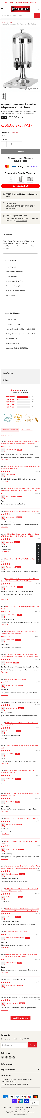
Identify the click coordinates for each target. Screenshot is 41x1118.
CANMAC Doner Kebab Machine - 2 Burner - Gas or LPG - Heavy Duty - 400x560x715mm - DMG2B (20, 535)
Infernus (10, 22)
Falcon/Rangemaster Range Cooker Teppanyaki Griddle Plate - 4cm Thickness (18, 633)
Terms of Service (20, 1110)
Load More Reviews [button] (20, 1018)
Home (3, 22)
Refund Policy (19, 1107)
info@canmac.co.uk (21, 1084)
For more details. (21, 221)
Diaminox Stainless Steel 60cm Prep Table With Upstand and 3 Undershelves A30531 (19, 955)
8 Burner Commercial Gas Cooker (16, 932)
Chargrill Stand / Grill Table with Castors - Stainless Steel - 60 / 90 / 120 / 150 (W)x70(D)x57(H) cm (20, 580)
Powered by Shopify (20, 1114)
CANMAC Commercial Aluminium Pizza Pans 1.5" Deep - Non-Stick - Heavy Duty (19, 890)
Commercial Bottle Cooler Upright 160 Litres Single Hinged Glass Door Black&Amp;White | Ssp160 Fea (20, 442)
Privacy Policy (8, 1107)
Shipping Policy (30, 1107)
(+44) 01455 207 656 (8, 1084)
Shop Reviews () (26, 430)
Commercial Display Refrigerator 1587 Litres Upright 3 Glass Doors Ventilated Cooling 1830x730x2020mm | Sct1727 (20, 490)
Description (7, 235)
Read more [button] (4, 459)
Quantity (4, 139)
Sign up (32, 1045)
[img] (20, 390)
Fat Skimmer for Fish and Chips (15, 679)
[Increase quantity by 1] (19, 144)
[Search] (37, 15)
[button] (10, 397)
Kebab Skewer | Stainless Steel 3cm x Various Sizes (22, 511)
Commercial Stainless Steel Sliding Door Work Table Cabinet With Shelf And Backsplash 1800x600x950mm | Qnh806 (20, 868)
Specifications (8, 373)
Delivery (6, 380)
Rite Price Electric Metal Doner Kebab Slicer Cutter (21, 818)
